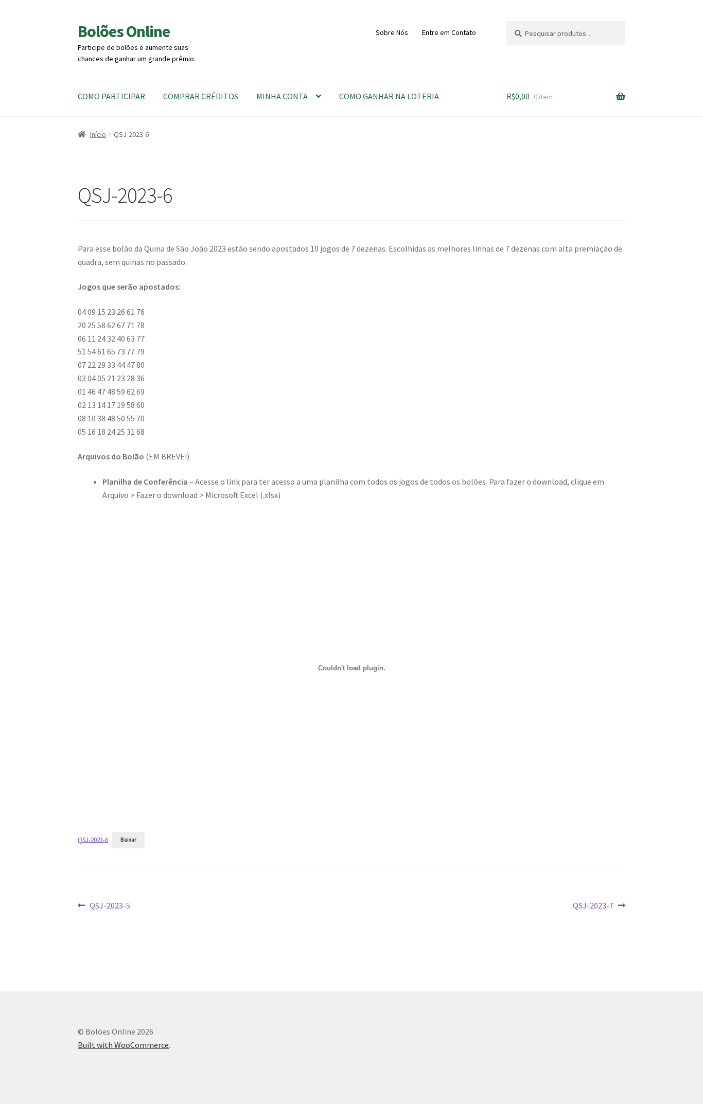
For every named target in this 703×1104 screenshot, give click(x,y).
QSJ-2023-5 (109, 906)
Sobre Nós (392, 32)
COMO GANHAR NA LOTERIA (389, 96)
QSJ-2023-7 (593, 906)
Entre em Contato (449, 32)
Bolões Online (124, 31)
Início (98, 134)
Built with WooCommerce (123, 1045)
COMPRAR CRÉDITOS (200, 96)
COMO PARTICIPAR (111, 96)
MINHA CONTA (282, 96)
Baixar (128, 839)
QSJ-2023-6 (93, 839)
